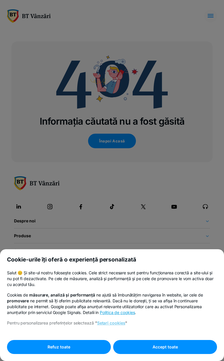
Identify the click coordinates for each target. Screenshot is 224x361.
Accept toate (165, 346)
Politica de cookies (117, 312)
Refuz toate (59, 346)
